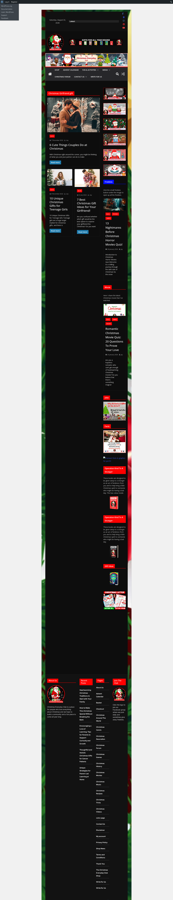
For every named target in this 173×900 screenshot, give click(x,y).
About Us (100, 688)
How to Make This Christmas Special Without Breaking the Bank (86, 714)
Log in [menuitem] (7, 2)
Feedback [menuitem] (4, 18)
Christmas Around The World (101, 718)
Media (105, 70)
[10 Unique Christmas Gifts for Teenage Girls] (59, 177)
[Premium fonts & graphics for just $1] (114, 458)
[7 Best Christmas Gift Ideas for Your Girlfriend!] (87, 178)
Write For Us (96, 77)
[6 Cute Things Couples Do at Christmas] (73, 115)
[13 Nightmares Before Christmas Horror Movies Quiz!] (114, 204)
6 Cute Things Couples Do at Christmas (68, 146)
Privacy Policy (101, 842)
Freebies (115, 214)
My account (101, 836)
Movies (108, 324)
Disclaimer (100, 830)
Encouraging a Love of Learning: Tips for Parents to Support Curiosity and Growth (85, 735)
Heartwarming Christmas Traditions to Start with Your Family (86, 696)
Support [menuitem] (4, 15)
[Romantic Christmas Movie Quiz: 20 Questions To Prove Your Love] (114, 310)
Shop (57, 70)
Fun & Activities (89, 70)
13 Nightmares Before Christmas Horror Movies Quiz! (113, 233)
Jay (67, 140)
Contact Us (79, 77)
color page (100, 818)
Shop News (100, 849)
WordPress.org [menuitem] (6, 6)
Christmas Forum (62, 77)
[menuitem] (2, 2)
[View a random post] (123, 74)
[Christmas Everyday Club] (50, 74)
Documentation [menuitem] (6, 9)
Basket (99, 703)
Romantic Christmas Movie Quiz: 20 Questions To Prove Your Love (114, 339)
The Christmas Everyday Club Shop (102, 873)
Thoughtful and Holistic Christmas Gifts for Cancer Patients (86, 756)
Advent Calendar (71, 70)
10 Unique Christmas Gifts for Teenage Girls (59, 203)
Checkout (100, 709)
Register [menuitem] (14, 2)
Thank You (100, 864)
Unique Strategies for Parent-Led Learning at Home (85, 774)
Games (108, 218)
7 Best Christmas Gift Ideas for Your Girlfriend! (86, 205)
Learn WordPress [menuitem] (7, 12)
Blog (52, 136)
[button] (97, 70)
